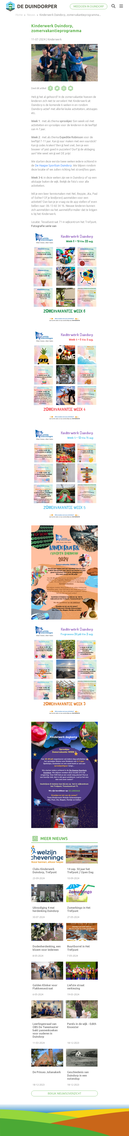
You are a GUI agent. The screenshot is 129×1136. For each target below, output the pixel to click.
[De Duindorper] (31, 6)
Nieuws (31, 14)
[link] (53, 165)
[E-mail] (70, 88)
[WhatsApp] (63, 88)
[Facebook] (50, 88)
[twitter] (57, 88)
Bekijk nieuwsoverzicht (64, 1093)
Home (19, 14)
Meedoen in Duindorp (88, 6)
